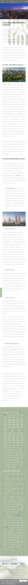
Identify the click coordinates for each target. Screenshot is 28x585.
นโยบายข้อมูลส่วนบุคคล (11, 583)
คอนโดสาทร (6, 528)
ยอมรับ (23, 580)
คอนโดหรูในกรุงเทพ (17, 515)
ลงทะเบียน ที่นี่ (1, 292)
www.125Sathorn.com (12, 396)
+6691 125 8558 (14, 2)
